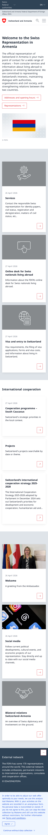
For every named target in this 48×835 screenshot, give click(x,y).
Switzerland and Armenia (20, 21)
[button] (43, 752)
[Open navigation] (44, 20)
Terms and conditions (16, 818)
